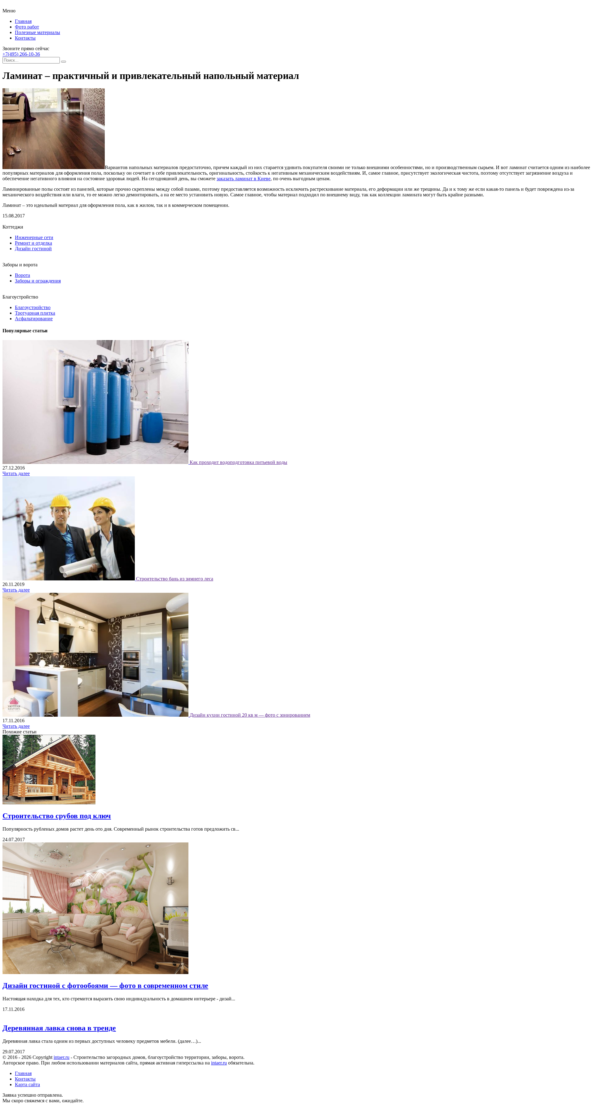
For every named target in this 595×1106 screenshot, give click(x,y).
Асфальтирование (34, 318)
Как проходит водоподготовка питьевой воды (238, 462)
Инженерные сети (34, 237)
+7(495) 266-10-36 (21, 54)
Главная (23, 21)
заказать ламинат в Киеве (244, 178)
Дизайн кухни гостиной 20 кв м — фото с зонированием (250, 715)
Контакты (25, 38)
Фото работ (27, 26)
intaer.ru (61, 1057)
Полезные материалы (37, 32)
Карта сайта (27, 1084)
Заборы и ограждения (38, 280)
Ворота (22, 275)
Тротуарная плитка (35, 313)
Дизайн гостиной (33, 248)
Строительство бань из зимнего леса (174, 578)
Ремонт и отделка (33, 243)
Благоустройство (33, 307)
